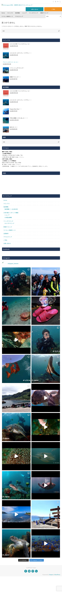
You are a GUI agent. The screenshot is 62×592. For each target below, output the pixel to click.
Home (5, 200)
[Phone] (60, 1)
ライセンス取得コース (9, 230)
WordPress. (57, 574)
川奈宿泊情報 (8, 217)
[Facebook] (53, 1)
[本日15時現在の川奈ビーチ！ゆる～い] (16, 514)
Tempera (51, 574)
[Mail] (58, 1)
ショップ (7, 215)
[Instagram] (55, 1)
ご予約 (53, 9)
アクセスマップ (7, 237)
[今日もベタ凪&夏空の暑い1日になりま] (45, 281)
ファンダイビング (8, 221)
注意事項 (5, 233)
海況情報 (5, 207)
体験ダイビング (7, 227)
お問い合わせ (34, 9)
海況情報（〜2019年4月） (12, 209)
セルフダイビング (9, 223)
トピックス (6, 203)
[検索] (60, 16)
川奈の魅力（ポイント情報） (11, 212)
